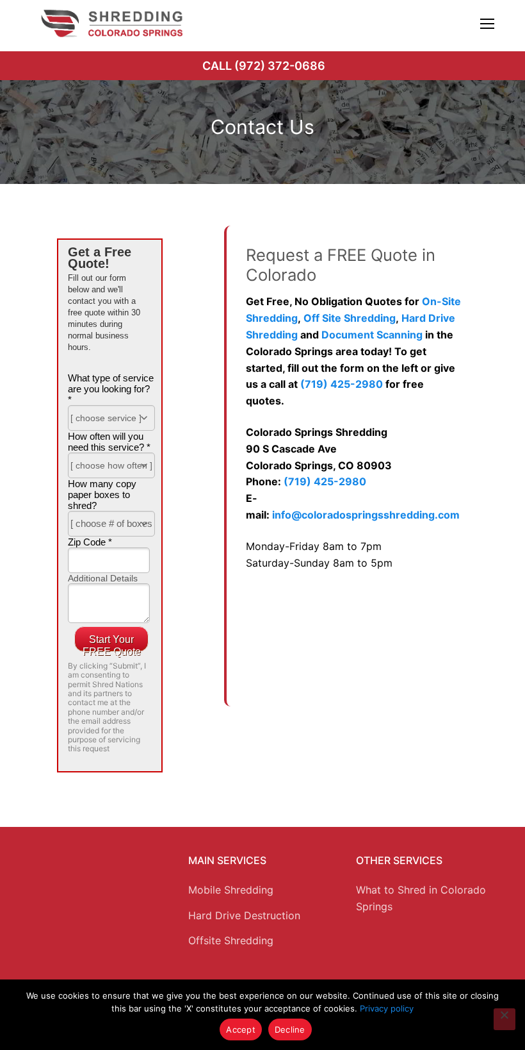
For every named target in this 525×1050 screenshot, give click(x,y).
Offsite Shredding (230, 940)
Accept (240, 1029)
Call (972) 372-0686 (263, 65)
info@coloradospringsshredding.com (366, 514)
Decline (290, 1029)
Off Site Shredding (349, 318)
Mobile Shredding (230, 889)
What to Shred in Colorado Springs (421, 898)
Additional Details (103, 578)
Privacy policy (387, 1008)
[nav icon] (487, 23)
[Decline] (504, 1019)
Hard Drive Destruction (244, 915)
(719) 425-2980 (341, 384)
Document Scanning (372, 334)
